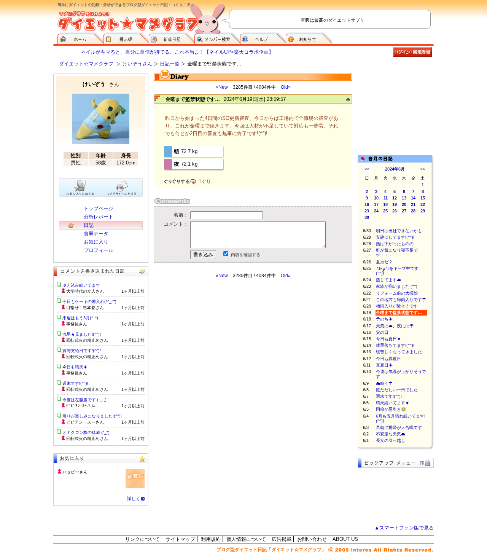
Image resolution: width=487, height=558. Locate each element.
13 (404, 198)
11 (386, 198)
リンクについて (142, 539)
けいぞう (101, 84)
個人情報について (246, 539)
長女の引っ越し (390, 440)
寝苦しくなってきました (399, 351)
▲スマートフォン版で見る (404, 528)
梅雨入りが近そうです (397, 306)
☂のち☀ (384, 319)
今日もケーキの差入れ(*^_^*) (89, 301)
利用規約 (211, 539)
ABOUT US (345, 539)
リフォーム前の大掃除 (397, 293)
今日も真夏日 (388, 358)
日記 (89, 225)
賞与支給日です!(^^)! (84, 350)
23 (366, 211)
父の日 (382, 332)
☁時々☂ (384, 383)
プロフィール (98, 250)
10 (376, 198)
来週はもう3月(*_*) (80, 318)
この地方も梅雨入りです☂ (401, 299)
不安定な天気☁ (390, 434)
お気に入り (96, 242)
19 (394, 204)
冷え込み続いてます (81, 285)
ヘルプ (263, 38)
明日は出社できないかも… (401, 230)
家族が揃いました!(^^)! (397, 286)
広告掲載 (281, 539)
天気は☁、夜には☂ (395, 326)
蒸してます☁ (388, 279)
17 (376, 204)
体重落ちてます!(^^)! (395, 345)
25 (385, 211)
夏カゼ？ (384, 262)
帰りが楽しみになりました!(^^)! (92, 416)
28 (413, 211)
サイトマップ (180, 539)
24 (376, 211)
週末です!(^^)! (389, 396)
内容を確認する (245, 254)
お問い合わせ (312, 539)
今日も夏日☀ (388, 338)
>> (422, 169)
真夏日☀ (384, 365)
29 (422, 211)
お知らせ (309, 38)
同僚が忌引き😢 (391, 409)
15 (422, 198)
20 (404, 204)
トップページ (98, 208)
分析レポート (98, 217)
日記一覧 (170, 64)
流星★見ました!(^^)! (81, 334)
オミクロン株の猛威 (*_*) (86, 432)
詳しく (133, 498)
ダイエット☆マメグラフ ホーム (80, 38)
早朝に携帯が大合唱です (399, 427)
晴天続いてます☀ (392, 402)
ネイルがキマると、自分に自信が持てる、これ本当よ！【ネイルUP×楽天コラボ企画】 (177, 52)
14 (413, 198)
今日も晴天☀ (75, 367)
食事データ (96, 233)
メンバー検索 (217, 38)
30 (366, 217)
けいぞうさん (137, 64)
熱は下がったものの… (397, 243)
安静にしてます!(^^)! (395, 237)
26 (394, 211)
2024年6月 (395, 169)
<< (366, 169)
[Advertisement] (226, 347)
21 (413, 204)
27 (404, 211)
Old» (286, 87)
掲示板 (126, 38)
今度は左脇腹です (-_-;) (84, 399)
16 (366, 204)
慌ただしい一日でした (397, 389)
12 (394, 198)
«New (222, 87)
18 (385, 204)
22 (422, 204)
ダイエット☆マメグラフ (86, 64)
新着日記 (171, 38)
